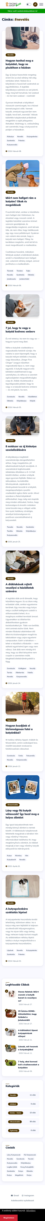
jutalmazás (11, 279)
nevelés (20, 137)
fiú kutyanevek (30, 1155)
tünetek (10, 271)
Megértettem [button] (9, 1218)
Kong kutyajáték (27, 1167)
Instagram (29, 1195)
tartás (9, 673)
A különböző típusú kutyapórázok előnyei (28, 1033)
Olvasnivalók (13, 805)
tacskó (31, 1159)
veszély (32, 668)
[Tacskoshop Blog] (13, 4)
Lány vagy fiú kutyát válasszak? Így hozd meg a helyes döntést (22, 814)
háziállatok (32, 397)
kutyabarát (11, 860)
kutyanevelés (12, 145)
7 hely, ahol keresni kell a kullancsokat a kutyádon (28, 1064)
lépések (10, 950)
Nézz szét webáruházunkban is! (22, 11)
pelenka (21, 141)
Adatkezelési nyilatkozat (22, 1200)
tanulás (10, 527)
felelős (30, 673)
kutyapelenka (32, 137)
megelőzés (19, 1175)
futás (20, 756)
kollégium (22, 668)
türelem (20, 271)
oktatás (31, 275)
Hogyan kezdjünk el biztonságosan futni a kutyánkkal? (19, 729)
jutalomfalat (24, 279)
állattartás (20, 673)
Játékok (13, 1104)
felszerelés (30, 756)
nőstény (18, 856)
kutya (9, 856)
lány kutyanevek (13, 1155)
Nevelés (11, 55)
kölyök (32, 401)
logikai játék (12, 1167)
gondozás (11, 397)
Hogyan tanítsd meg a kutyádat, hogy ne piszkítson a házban (19, 64)
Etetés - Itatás (15, 1113)
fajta (28, 271)
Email (16, 1195)
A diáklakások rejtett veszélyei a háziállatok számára (20, 588)
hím (26, 856)
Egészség (11, 720)
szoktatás (11, 141)
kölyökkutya (21, 401)
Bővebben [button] (31, 1211)
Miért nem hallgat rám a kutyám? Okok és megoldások (21, 201)
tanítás (10, 531)
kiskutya (10, 137)
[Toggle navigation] (41, 4)
